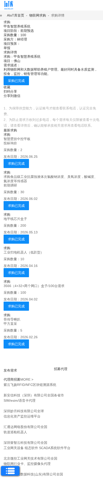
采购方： (10, 39)
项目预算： (12, 43)
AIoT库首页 (15, 15)
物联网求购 (37, 15)
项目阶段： (12, 31)
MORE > (26, 379)
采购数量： (12, 35)
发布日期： (12, 156)
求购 (7, 22)
